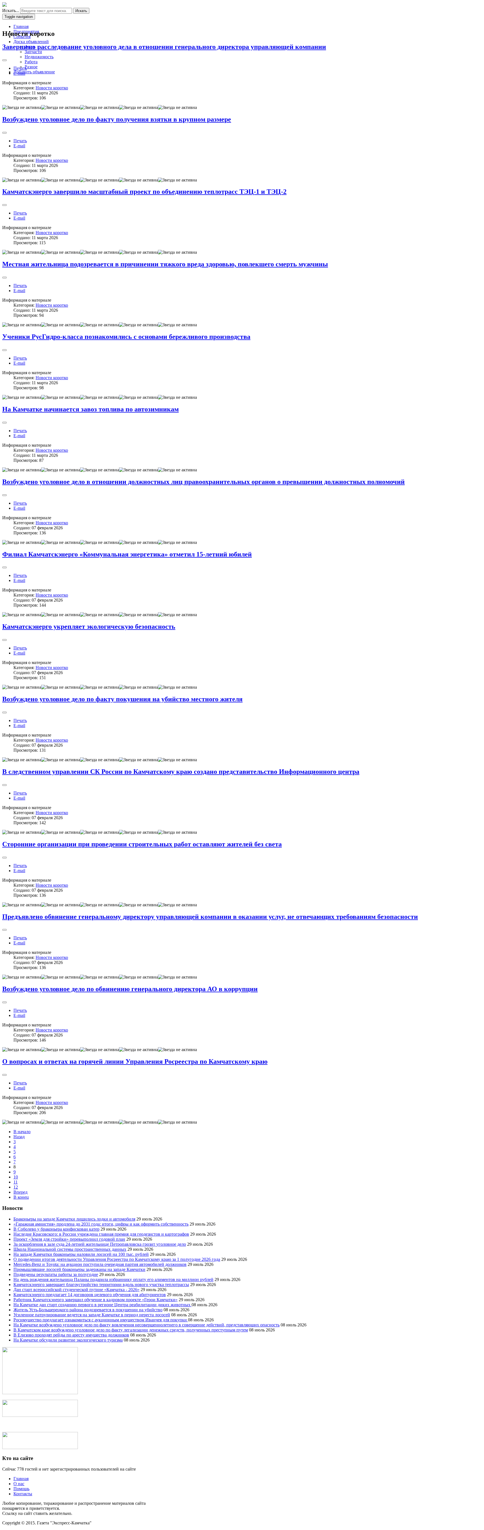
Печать (20, 68)
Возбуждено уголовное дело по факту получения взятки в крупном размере (116, 119)
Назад (19, 1136)
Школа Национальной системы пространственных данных (69, 1249)
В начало (22, 1131)
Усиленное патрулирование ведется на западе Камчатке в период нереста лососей (91, 1314)
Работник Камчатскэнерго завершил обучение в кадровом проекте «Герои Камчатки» (95, 1299)
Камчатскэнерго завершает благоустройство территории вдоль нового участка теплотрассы (101, 1284)
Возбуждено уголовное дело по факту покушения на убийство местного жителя (122, 699)
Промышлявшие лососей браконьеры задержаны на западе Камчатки (79, 1269)
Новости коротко (52, 87)
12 (15, 1187)
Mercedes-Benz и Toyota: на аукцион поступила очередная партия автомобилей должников (100, 1264)
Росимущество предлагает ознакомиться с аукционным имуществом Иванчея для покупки (100, 1319)
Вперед (20, 1192)
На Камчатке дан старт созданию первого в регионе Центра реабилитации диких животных (102, 1304)
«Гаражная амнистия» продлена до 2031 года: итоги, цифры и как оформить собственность (101, 1224)
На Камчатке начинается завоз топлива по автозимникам (90, 409)
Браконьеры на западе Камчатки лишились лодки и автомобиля (74, 1219)
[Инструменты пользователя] (4, 60)
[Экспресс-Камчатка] (4, 5)
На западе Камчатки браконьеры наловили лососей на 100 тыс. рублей (81, 1254)
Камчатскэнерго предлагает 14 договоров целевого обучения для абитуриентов (89, 1294)
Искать (81, 11)
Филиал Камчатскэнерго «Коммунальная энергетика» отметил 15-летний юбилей (127, 554)
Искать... (10, 10)
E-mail (19, 73)
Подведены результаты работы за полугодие (55, 1274)
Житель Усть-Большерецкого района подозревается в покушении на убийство (87, 1309)
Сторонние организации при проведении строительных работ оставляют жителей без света (142, 844)
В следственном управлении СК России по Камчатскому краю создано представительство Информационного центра (180, 771)
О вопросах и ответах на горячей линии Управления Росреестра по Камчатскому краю (134, 1061)
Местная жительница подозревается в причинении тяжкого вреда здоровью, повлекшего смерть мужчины (165, 264)
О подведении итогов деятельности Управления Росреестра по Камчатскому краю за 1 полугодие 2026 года (116, 1259)
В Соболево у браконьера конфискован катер (56, 1229)
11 (15, 1182)
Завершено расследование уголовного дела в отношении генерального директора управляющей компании (164, 46)
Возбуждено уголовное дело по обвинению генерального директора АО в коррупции (130, 989)
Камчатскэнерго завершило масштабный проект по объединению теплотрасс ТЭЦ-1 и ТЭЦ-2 (144, 191)
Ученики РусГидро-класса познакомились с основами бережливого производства (126, 336)
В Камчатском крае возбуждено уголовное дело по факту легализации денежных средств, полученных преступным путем (130, 1330)
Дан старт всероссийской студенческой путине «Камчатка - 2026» (76, 1289)
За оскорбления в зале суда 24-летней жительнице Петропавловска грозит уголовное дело (99, 1244)
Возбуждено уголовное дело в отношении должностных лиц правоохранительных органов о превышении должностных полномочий (203, 481)
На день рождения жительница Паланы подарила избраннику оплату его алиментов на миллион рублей (113, 1279)
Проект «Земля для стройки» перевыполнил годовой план (69, 1239)
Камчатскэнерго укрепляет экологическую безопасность (88, 626)
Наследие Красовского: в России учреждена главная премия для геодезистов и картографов (101, 1234)
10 (15, 1177)
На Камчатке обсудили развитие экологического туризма (68, 1340)
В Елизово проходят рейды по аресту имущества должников (71, 1335)
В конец (21, 1197)
